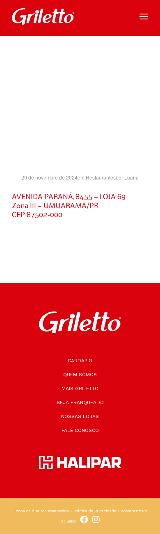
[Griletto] (66, 16)
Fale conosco (80, 430)
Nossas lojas (80, 416)
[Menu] (143, 16)
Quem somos (80, 374)
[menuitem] (143, 16)
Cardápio (80, 361)
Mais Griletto (80, 388)
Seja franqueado (80, 402)
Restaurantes (101, 177)
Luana (131, 177)
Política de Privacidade (94, 511)
